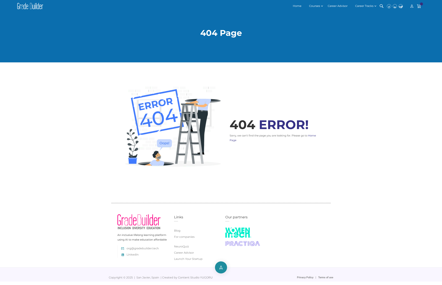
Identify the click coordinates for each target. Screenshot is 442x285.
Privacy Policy (305, 277)
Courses (314, 6)
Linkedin (133, 254)
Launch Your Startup (188, 259)
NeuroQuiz (181, 246)
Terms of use (325, 277)
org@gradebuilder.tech (143, 248)
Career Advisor (338, 6)
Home (297, 6)
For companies (184, 236)
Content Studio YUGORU (195, 277)
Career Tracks (364, 6)
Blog (177, 230)
